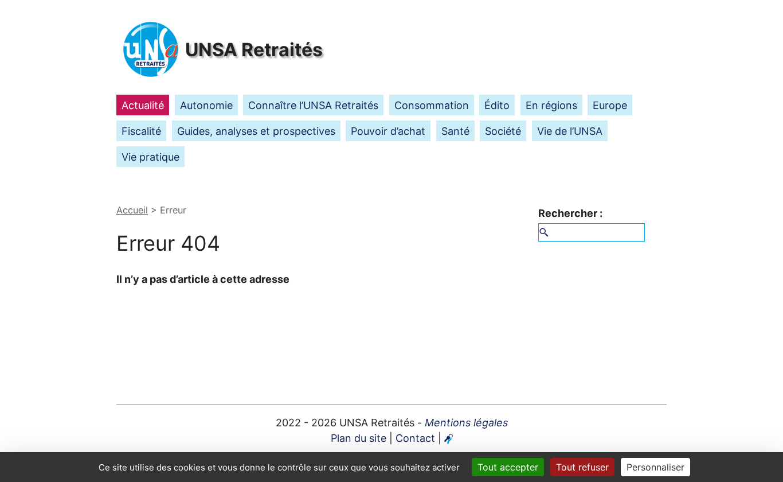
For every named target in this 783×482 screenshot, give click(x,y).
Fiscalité (141, 131)
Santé (455, 131)
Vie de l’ (569, 131)
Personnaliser (655, 467)
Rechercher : (570, 213)
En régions (551, 105)
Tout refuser (582, 467)
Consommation (431, 105)
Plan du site (358, 438)
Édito (497, 105)
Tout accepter (507, 467)
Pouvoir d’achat (388, 131)
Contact (415, 438)
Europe (610, 105)
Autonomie (206, 105)
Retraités (254, 49)
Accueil (132, 210)
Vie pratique (150, 157)
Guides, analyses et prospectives (256, 131)
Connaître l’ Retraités (313, 105)
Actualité (143, 105)
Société (503, 131)
